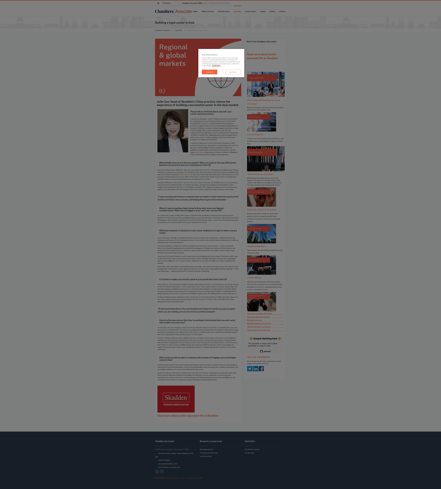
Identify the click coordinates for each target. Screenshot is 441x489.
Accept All (209, 72)
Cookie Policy (216, 65)
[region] (221, 63)
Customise (233, 72)
